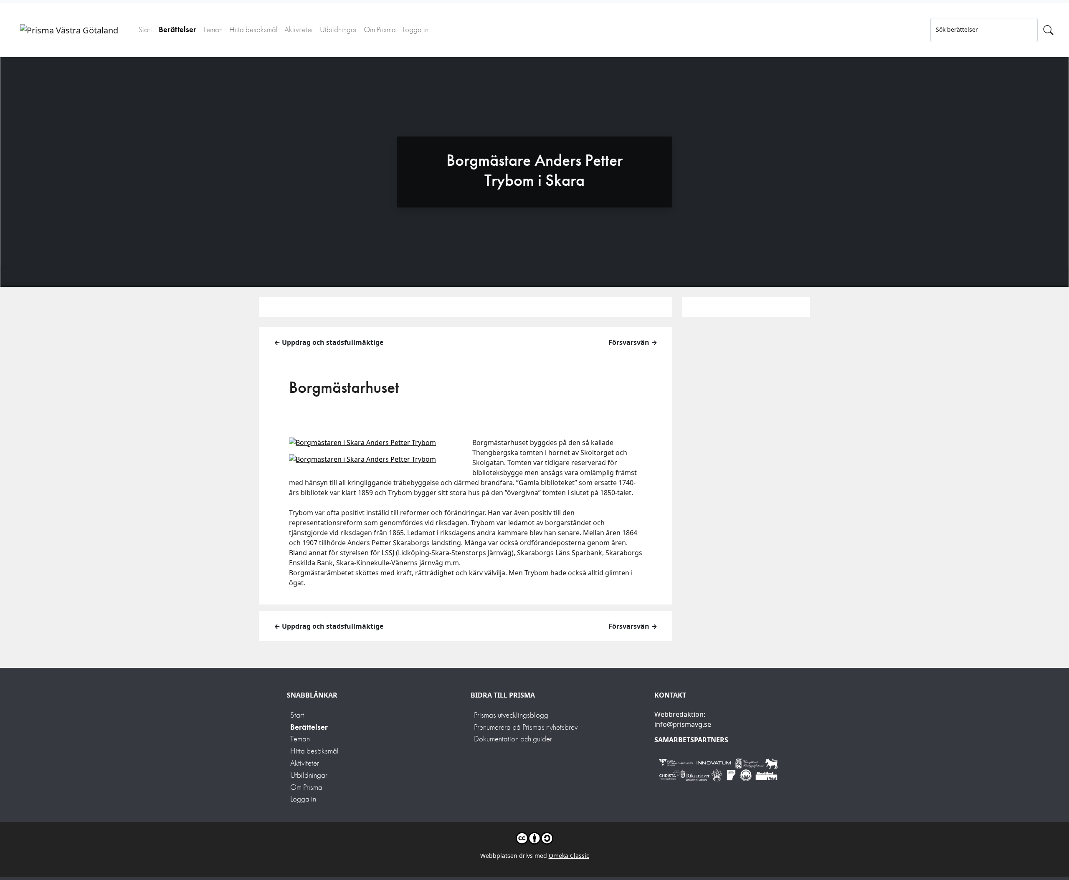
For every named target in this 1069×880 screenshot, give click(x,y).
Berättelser (177, 29)
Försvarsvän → (632, 342)
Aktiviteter (298, 29)
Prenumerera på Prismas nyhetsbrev (526, 727)
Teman (213, 29)
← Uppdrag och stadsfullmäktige (328, 342)
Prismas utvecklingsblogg (511, 715)
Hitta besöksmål (253, 29)
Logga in (415, 29)
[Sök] (1048, 30)
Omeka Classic (569, 856)
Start (145, 29)
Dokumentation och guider (513, 738)
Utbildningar (338, 29)
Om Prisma (380, 29)
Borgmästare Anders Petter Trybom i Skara (534, 170)
